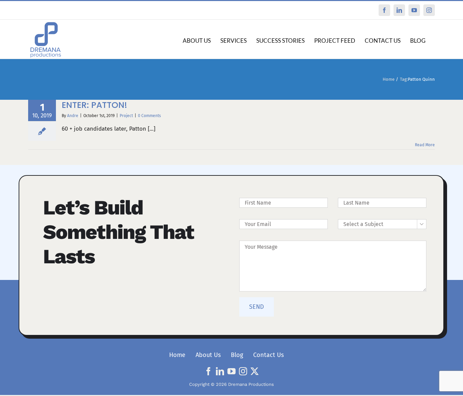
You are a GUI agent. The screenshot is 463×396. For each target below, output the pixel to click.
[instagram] (243, 371)
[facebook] (208, 371)
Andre (72, 115)
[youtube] (231, 371)
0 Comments (149, 115)
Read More (425, 145)
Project (126, 115)
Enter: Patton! (94, 105)
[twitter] (254, 371)
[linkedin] (220, 371)
